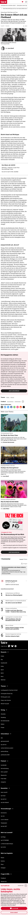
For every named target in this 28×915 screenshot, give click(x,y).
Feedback (3, 878)
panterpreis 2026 (5, 754)
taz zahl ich (3, 744)
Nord (2, 676)
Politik (2, 656)
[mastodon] (9, 646)
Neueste (21, 559)
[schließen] (25, 885)
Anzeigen (3, 867)
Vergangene (4, 823)
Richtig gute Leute (5, 697)
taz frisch (3, 795)
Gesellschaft (4, 663)
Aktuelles (3, 714)
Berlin (2, 673)
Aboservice (4, 881)
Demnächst (4, 812)
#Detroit (12, 397)
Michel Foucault (5, 703)
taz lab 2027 (4, 826)
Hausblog (3, 717)
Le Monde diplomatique (7, 843)
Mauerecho (4, 775)
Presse (2, 727)
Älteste (25, 559)
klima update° (4, 772)
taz (4, 642)
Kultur (2, 666)
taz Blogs (3, 837)
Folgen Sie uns (4, 646)
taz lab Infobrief (5, 802)
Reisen (2, 857)
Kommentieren (10, 401)
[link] (8, 5)
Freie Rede (3, 778)
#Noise (8, 397)
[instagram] (15, 646)
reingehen (3, 782)
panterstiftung (4, 751)
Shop (2, 864)
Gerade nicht (20, 885)
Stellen (2, 724)
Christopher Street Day (7, 693)
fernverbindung (5, 768)
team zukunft (4, 792)
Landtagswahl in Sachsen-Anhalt (9, 690)
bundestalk (3, 765)
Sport (2, 669)
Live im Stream (4, 819)
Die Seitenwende (5, 720)
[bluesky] (12, 646)
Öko (2, 659)
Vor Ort (3, 816)
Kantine (3, 861)
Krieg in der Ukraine (6, 700)
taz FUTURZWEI (5, 840)
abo (2, 738)
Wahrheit (3, 679)
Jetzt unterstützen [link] (14, 391)
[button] (26, 2)
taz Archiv (3, 847)
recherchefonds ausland (7, 748)
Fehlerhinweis (18, 401)
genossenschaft (5, 741)
